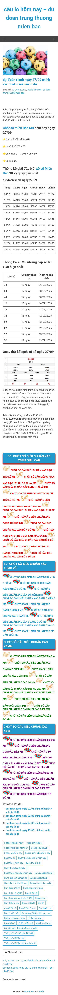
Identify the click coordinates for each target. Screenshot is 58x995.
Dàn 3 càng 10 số (12, 888)
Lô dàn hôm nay (35, 918)
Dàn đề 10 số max (27, 908)
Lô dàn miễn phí (25, 923)
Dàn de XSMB (28, 903)
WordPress (29, 991)
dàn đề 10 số (10, 908)
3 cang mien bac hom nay (16, 848)
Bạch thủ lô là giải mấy (14, 868)
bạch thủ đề (9, 858)
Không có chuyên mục (14, 918)
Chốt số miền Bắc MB (18, 128)
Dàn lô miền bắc (11, 913)
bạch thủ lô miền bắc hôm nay (18, 873)
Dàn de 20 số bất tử (13, 893)
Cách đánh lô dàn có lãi (40, 883)
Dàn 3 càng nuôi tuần (33, 888)
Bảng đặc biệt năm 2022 (15, 878)
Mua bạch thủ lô (43, 923)
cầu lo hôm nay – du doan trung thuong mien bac (29, 18)
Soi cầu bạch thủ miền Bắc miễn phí (20, 928)
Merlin (41, 991)
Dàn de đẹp (40, 898)
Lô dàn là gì (9, 923)
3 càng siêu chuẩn (39, 848)
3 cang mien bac (33, 843)
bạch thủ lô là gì (33, 863)
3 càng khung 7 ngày (13, 843)
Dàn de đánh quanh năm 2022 (18, 898)
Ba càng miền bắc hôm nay (37, 853)
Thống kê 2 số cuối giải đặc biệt (18, 933)
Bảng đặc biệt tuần (38, 878)
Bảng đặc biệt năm (43, 873)
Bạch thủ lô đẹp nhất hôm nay (32, 858)
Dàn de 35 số (31, 893)
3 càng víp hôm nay (13, 853)
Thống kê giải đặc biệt (14, 938)
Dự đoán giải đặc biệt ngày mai (36, 913)
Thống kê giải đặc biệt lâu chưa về (20, 943)
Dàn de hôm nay (11, 903)
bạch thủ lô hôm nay (13, 863)
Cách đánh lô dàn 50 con (15, 883)
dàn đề (41, 903)
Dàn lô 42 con (45, 908)
